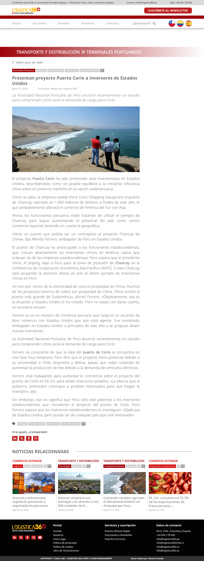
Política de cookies (63, 546)
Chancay (123, 262)
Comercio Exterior (27, 461)
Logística (18, 466)
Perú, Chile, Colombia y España (173, 531)
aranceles (37, 466)
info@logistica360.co (167, 546)
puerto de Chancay (89, 70)
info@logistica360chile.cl (170, 542)
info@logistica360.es (167, 550)
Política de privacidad (65, 542)
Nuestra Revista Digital (117, 531)
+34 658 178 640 (184, 2)
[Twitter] (21, 438)
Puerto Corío (43, 178)
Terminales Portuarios (113, 52)
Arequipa (41, 70)
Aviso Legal (59, 539)
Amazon (77, 466)
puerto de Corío (97, 352)
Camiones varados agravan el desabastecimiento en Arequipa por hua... (123, 502)
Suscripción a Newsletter (118, 535)
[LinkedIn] (14, 438)
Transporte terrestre (114, 466)
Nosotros (58, 535)
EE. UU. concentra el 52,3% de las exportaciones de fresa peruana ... (169, 502)
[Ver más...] (45, 466)
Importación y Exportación (162, 466)
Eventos (57, 531)
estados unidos (55, 70)
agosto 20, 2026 (157, 509)
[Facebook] (28, 438)
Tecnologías (64, 466)
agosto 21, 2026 (111, 509)
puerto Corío (72, 70)
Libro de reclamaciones (66, 550)
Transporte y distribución (48, 52)
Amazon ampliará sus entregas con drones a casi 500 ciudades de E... (78, 502)
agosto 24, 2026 (20, 509)
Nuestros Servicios (115, 539)
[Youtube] (40, 537)
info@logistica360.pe (146, 2)
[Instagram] (35, 438)
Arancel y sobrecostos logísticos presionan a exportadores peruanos (30, 502)
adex (27, 466)
